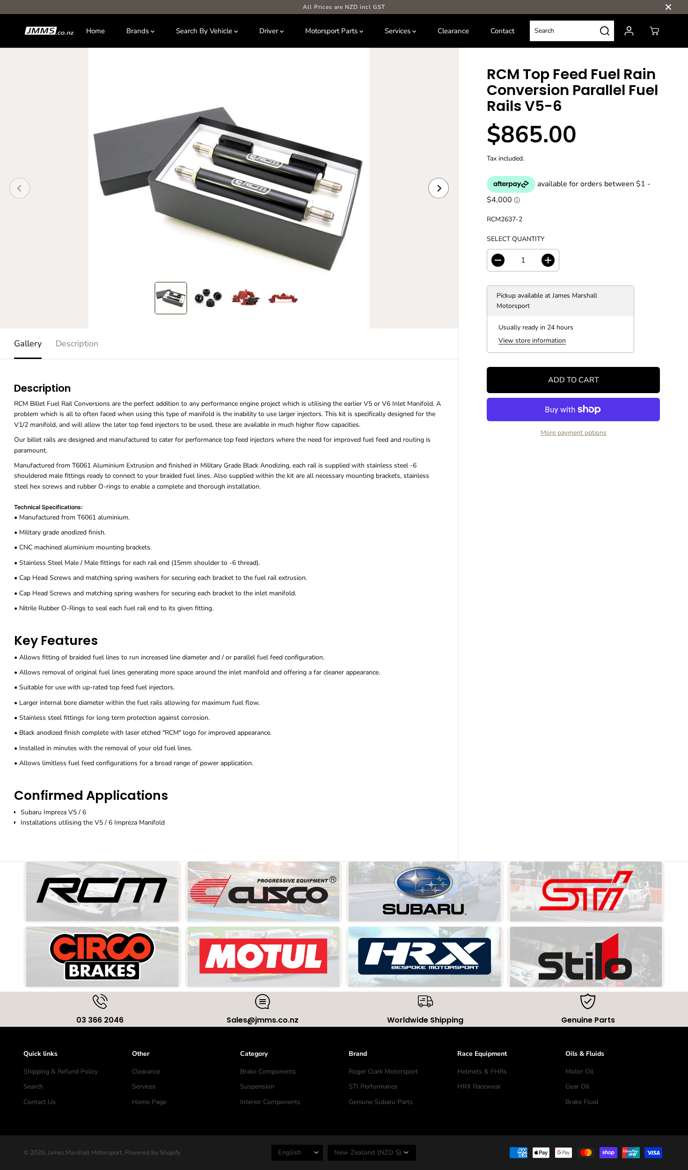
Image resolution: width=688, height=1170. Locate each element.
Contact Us (39, 1101)
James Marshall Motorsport (85, 1152)
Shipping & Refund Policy (60, 1071)
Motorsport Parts (332, 31)
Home (95, 31)
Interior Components (270, 1101)
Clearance (453, 31)
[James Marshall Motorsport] (49, 31)
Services (398, 31)
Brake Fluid (581, 1101)
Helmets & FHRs (482, 1071)
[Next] (438, 188)
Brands (138, 31)
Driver (269, 31)
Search (33, 1086)
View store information (532, 340)
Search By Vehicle (205, 31)
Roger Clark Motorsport (383, 1071)
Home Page (149, 1101)
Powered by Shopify (153, 1152)
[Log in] (629, 31)
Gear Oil (577, 1086)
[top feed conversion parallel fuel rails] (229, 188)
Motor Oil (579, 1071)
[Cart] (654, 31)
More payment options (574, 432)
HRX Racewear (479, 1086)
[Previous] (19, 188)
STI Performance (373, 1086)
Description (77, 343)
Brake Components (268, 1071)
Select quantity (515, 238)
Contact (502, 31)
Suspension (257, 1086)
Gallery (28, 343)
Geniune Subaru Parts (381, 1101)
